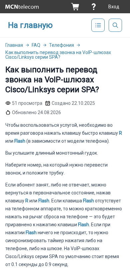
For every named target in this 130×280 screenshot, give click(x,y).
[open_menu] (98, 25)
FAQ (36, 45)
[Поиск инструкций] (115, 25)
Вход (113, 6)
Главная (14, 45)
